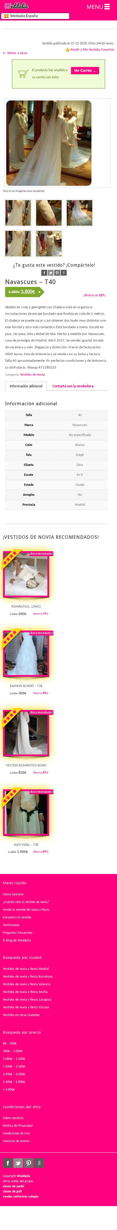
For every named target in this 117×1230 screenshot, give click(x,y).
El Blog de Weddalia (17, 940)
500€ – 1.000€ (12, 1051)
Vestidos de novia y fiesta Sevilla (25, 992)
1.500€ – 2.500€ (14, 1066)
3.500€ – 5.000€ (14, 1082)
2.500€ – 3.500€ (14, 1074)
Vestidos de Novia (32, 375)
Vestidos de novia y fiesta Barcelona (28, 976)
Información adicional (26, 386)
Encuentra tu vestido (17, 917)
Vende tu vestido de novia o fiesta (26, 910)
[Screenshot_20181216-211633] (79, 213)
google (64, 273)
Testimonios (11, 925)
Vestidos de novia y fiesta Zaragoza (27, 999)
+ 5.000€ (9, 1089)
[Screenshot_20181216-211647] (49, 244)
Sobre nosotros (13, 1118)
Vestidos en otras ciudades (21, 1015)
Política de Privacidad (17, 1126)
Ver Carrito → (85, 71)
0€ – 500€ (9, 1043)
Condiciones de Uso (16, 1133)
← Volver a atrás (15, 53)
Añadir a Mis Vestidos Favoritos (92, 50)
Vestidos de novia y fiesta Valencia (26, 984)
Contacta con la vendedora (73, 386)
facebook (44, 273)
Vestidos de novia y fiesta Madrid (26, 969)
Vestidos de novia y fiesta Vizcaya (26, 1007)
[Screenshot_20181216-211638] (57, 143)
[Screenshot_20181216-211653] (49, 213)
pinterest (57, 273)
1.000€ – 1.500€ (14, 1059)
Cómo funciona (13, 894)
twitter (51, 273)
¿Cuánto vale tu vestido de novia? (26, 902)
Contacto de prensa (16, 1141)
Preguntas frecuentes (17, 933)
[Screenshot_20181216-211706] (18, 213)
